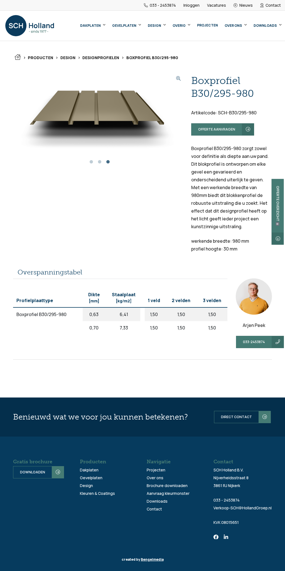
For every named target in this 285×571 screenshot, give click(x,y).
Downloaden (32, 472)
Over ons (233, 25)
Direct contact (236, 417)
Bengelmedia (152, 559)
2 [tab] (99, 163)
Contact (273, 5)
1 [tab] (91, 163)
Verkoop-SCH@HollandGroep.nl (242, 507)
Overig (179, 25)
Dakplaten (90, 25)
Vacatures (216, 5)
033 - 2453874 (162, 5)
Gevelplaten (124, 25)
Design (154, 25)
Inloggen (191, 5)
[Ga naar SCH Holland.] (17, 57)
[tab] (50, 272)
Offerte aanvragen (216, 129)
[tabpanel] (98, 113)
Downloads (265, 25)
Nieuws (246, 5)
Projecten (207, 25)
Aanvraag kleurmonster (168, 493)
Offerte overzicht (278, 205)
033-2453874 (254, 341)
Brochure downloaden (167, 485)
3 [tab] (108, 163)
